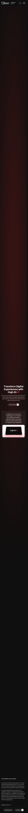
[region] (13, 792)
